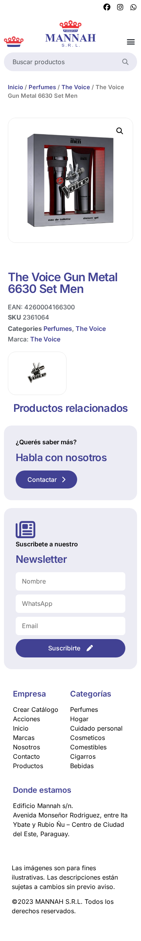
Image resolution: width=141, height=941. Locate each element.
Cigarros (83, 756)
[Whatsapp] (133, 7)
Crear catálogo (35, 709)
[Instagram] (120, 7)
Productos (28, 766)
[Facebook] (106, 7)
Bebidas (82, 766)
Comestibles (88, 747)
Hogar (79, 719)
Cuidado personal (96, 728)
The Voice (75, 87)
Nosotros (26, 747)
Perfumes (42, 87)
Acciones (26, 719)
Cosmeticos (87, 738)
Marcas (23, 738)
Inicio (15, 87)
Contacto (26, 756)
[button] (130, 41)
